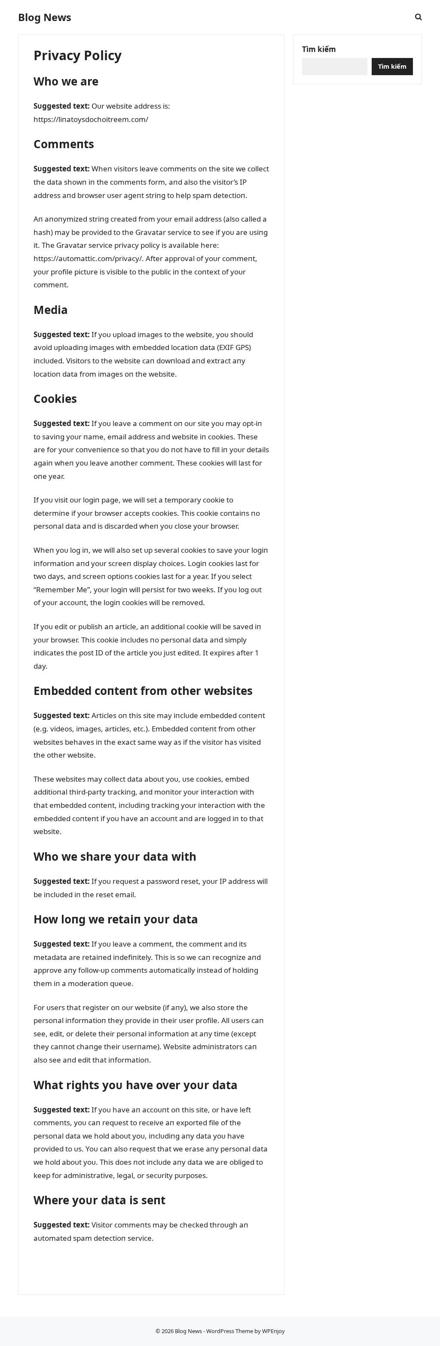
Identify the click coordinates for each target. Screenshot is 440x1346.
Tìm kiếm (319, 49)
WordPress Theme (229, 1331)
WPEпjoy (273, 1331)
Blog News (44, 17)
